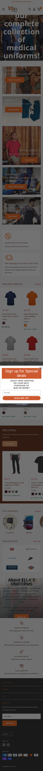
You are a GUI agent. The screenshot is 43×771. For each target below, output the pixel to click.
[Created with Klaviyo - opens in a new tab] (21, 404)
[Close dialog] (40, 368)
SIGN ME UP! (21, 398)
